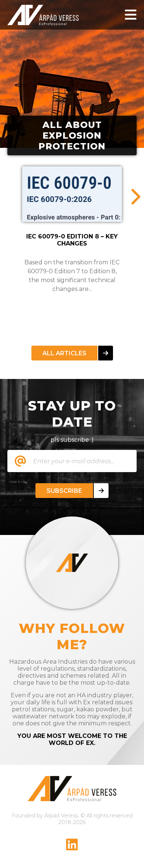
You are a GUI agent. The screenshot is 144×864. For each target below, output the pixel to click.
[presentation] (134, 197)
